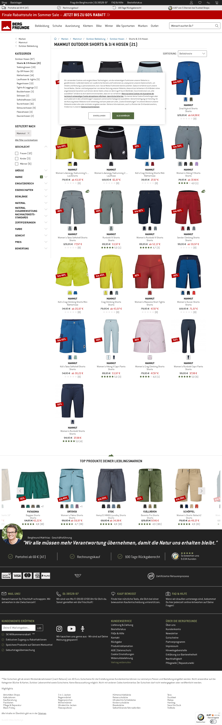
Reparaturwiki (186, 663)
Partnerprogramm (175, 642)
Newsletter (172, 633)
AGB (113, 650)
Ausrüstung (72, 26)
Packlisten (8, 702)
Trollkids (171, 707)
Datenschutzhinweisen (90, 107)
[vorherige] (20, 490)
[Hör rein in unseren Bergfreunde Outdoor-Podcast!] (85, 629)
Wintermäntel (64, 702)
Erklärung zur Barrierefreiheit (181, 654)
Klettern (88, 26)
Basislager (16, 2)
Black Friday (9, 707)
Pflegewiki (171, 663)
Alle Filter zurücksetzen (26, 140)
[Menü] (219, 714)
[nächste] (201, 490)
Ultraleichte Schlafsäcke (124, 699)
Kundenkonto (173, 629)
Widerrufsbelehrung (122, 658)
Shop (4, 2)
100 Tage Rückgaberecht (129, 7)
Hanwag (171, 702)
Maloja (170, 699)
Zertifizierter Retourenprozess (172, 576)
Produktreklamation (122, 646)
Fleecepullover (65, 707)
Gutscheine (172, 637)
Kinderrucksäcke (121, 702)
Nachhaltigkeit (174, 658)
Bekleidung (42, 26)
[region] (112, 98)
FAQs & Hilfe (117, 633)
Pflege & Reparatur (12, 705)
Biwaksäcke (118, 705)
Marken (143, 26)
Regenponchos (65, 699)
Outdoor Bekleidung (95, 38)
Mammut (77, 38)
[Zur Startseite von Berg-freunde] (16, 25)
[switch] (213, 721)
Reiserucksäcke (120, 697)
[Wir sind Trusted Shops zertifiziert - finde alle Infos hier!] (175, 556)
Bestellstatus (118, 629)
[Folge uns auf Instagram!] (61, 629)
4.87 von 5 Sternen (191, 7)
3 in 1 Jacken (64, 694)
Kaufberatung (10, 699)
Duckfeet (171, 697)
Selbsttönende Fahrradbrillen (127, 707)
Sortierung (169, 53)
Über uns (171, 625)
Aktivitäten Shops (11, 694)
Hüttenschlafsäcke (122, 694)
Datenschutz (124, 650)
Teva (169, 694)
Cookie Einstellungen (122, 654)
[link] (31, 39)
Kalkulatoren (9, 697)
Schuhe (57, 26)
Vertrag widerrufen (121, 662)
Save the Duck (174, 705)
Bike (99, 26)
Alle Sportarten (125, 26)
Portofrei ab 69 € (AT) (18, 7)
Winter (109, 26)
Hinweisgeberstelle (176, 650)
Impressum (172, 646)
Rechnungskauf (70, 7)
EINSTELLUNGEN (99, 116)
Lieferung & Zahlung (122, 625)
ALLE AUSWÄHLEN (123, 116)
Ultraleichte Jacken (67, 705)
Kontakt (115, 637)
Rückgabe (116, 642)
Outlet (154, 26)
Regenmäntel (64, 697)
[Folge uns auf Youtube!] (73, 629)
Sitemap (42, 713)
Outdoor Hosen (117, 38)
